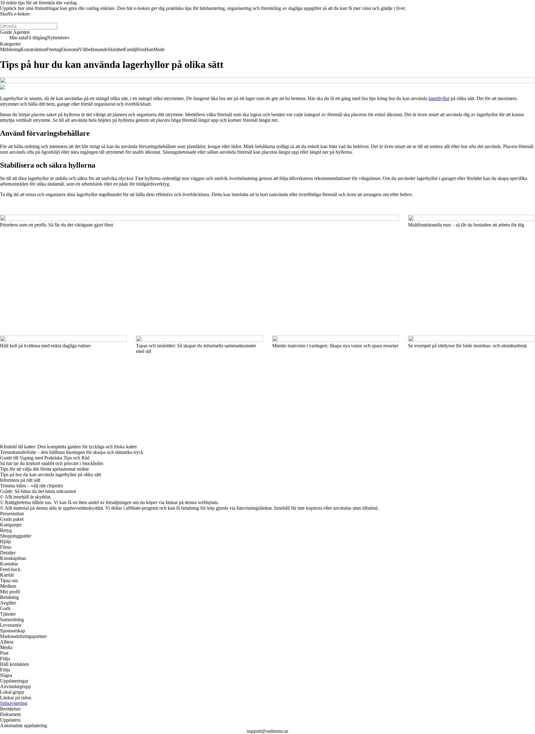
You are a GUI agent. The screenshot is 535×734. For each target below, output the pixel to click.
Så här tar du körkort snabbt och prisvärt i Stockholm (51, 463)
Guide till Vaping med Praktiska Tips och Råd (44, 457)
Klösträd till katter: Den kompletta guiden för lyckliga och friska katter (68, 446)
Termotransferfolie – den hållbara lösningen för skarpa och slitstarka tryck (71, 452)
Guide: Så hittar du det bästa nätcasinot (38, 491)
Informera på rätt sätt (20, 480)
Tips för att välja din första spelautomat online (44, 469)
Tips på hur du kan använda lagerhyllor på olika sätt (50, 474)
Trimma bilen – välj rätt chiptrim (31, 485)
